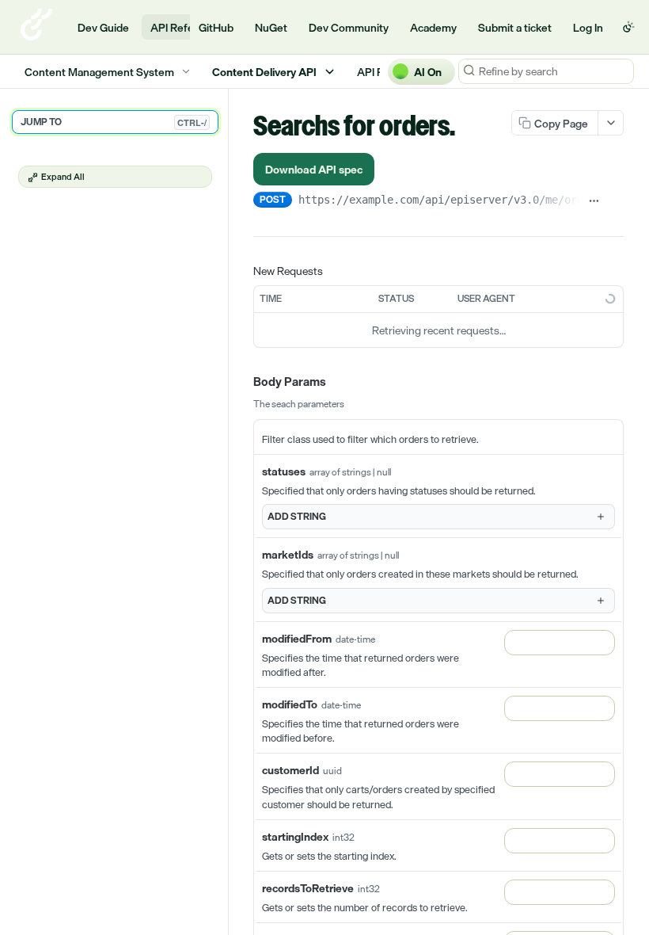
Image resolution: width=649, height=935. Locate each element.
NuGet (271, 27)
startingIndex (295, 836)
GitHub (216, 27)
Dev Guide (103, 27)
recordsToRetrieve (308, 888)
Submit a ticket (515, 27)
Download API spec (313, 169)
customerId (290, 769)
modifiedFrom (297, 638)
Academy (433, 27)
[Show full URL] (594, 201)
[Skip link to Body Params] (242, 382)
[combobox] (559, 642)
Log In (588, 27)
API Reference (186, 27)
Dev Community (349, 27)
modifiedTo (289, 704)
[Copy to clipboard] (616, 201)
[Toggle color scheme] (628, 27)
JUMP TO (114, 122)
